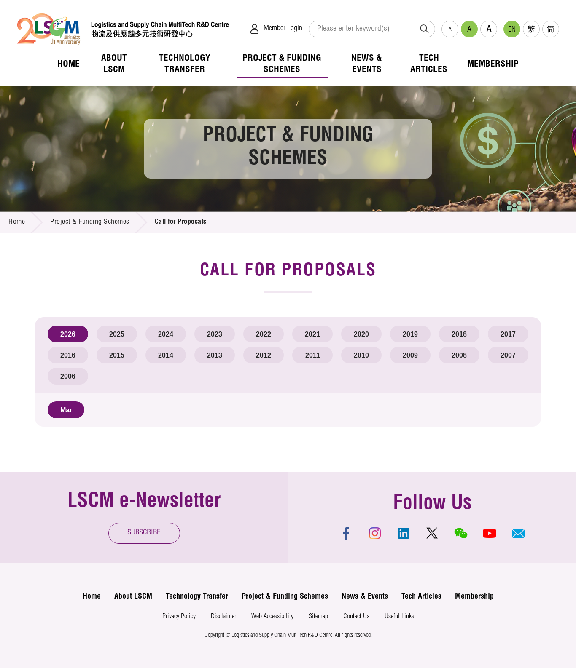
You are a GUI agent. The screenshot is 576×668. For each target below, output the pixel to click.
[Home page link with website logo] (123, 29)
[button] (518, 533)
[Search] (424, 29)
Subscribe (144, 533)
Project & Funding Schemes (89, 222)
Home (16, 222)
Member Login (283, 28)
